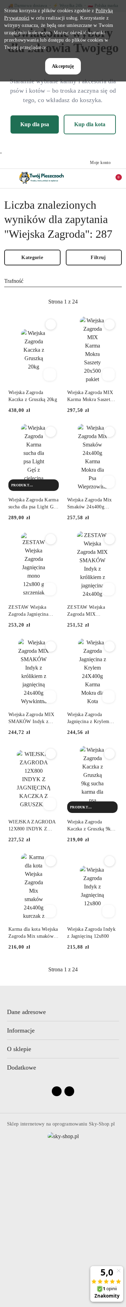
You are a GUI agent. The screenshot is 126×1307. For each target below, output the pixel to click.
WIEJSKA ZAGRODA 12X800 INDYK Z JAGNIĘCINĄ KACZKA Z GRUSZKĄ (31, 826)
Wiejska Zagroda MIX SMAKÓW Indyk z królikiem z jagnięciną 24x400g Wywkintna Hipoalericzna (31, 718)
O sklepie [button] (19, 1048)
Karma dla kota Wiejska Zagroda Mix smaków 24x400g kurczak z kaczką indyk (33, 933)
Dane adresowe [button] (26, 1011)
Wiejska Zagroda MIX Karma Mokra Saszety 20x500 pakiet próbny (90, 396)
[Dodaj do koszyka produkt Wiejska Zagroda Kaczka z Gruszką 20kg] (49, 374)
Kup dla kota (89, 124)
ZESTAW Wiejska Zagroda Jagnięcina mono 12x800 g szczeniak (28, 611)
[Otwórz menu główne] (8, 178)
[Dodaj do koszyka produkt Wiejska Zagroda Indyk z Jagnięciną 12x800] (108, 911)
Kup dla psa (34, 124)
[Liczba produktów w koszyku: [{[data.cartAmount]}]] (114, 178)
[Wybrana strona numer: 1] (63, 302)
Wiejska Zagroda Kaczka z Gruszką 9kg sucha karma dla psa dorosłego (90, 826)
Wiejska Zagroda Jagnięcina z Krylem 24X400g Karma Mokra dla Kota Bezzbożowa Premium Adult (91, 718)
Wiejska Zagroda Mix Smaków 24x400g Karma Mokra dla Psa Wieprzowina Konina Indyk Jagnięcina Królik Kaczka (92, 503)
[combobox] (63, 281)
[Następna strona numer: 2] (101, 302)
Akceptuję (63, 66)
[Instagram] (69, 1091)
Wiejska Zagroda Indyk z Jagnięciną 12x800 (91, 933)
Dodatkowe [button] (21, 1067)
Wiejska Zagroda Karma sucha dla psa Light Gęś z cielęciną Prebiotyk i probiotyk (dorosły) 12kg (33, 503)
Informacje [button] (21, 1030)
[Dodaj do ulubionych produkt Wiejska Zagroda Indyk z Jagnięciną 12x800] (109, 861)
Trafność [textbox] (13, 281)
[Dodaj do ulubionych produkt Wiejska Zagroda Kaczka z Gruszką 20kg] (50, 324)
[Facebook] (57, 1091)
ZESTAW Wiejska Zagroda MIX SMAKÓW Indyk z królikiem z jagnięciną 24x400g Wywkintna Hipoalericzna (90, 611)
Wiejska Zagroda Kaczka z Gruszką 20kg (32, 396)
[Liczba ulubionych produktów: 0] (102, 178)
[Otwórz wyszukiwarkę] (91, 178)
